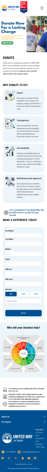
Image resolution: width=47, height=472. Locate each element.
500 (11, 294)
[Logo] (7, 8)
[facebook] (3, 458)
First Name (10, 231)
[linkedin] (36, 458)
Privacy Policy (19, 464)
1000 (23, 294)
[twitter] (16, 458)
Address (9, 269)
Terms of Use (28, 464)
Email (8, 259)
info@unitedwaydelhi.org (31, 452)
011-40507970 (11, 452)
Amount (8, 289)
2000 (36, 294)
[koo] (23, 458)
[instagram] (10, 458)
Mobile (8, 249)
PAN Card (9, 279)
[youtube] (29, 458)
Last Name (9, 239)
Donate (23, 313)
